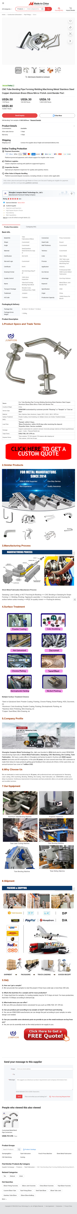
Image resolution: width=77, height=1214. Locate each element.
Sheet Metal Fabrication (64, 1153)
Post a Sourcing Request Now (59, 1096)
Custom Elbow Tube (10, 1190)
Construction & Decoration (15, 14)
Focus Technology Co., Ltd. (25, 1206)
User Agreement (49, 1206)
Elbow (34, 14)
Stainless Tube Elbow (10, 1195)
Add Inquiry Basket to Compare (39, 77)
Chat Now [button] (58, 116)
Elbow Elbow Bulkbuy (27, 1195)
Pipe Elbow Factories (64, 1186)
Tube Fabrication (25, 1153)
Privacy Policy (68, 1206)
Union (21, 1176)
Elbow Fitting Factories (11, 1186)
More (4, 1199)
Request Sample (35, 120)
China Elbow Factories (47, 1186)
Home (3, 14)
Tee (5, 1176)
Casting (22, 1157)
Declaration (59, 1206)
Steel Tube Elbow (41, 1190)
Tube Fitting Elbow (26, 1190)
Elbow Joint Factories (28, 1186)
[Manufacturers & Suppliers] (38, 3)
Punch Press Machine (45, 1153)
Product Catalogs (30, 1149)
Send (19, 1096)
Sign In (5, 217)
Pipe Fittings (27, 14)
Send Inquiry (19, 115)
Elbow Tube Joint (55, 1190)
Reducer (12, 1176)
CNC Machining (7, 1157)
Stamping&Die (6, 1153)
